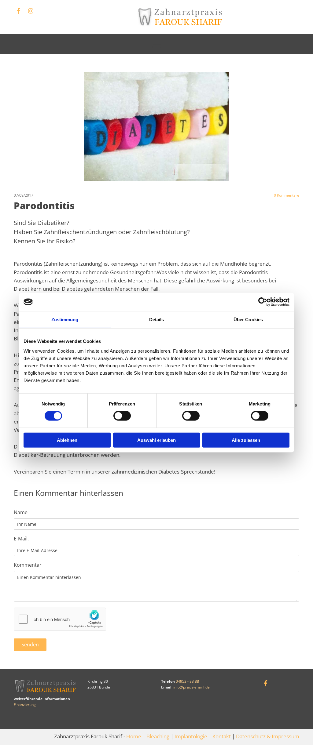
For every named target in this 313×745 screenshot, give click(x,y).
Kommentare (286, 195)
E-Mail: (21, 539)
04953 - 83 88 (187, 681)
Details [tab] (156, 319)
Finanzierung (25, 704)
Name (21, 512)
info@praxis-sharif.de (191, 687)
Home (133, 736)
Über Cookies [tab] (248, 319)
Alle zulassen (246, 439)
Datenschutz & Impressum (267, 736)
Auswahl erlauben (156, 439)
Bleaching (157, 736)
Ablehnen (67, 439)
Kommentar (28, 565)
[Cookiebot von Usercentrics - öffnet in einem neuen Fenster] (262, 302)
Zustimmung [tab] (65, 319)
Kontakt (221, 736)
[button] (156, 43)
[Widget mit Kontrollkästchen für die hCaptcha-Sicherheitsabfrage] (60, 619)
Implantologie (191, 736)
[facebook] (18, 10)
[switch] (122, 416)
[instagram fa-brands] (30, 10)
